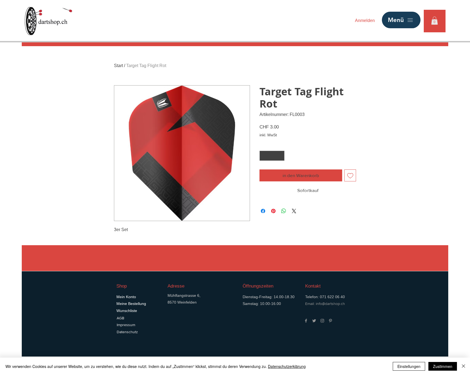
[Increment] (280, 155)
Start (118, 65)
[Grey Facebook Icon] (306, 320)
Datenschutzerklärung (287, 366)
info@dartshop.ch (330, 303)
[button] (434, 21)
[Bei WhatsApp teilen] (283, 211)
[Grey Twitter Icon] (314, 320)
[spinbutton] (272, 155)
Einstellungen (408, 366)
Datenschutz (127, 332)
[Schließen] (463, 366)
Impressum (126, 325)
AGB (120, 318)
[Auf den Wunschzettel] (350, 175)
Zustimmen (442, 366)
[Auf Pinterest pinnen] (273, 211)
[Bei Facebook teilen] (263, 211)
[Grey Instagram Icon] (322, 320)
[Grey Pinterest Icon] (330, 320)
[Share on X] (294, 211)
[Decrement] (263, 155)
